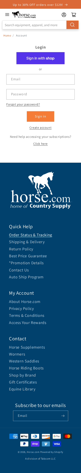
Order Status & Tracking (30, 234)
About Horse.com (24, 301)
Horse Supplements (27, 347)
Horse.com (33, 452)
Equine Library (22, 389)
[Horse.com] (24, 14)
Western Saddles (24, 361)
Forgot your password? (23, 104)
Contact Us (19, 270)
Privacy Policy (21, 308)
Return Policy (21, 248)
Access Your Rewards (27, 322)
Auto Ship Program (26, 276)
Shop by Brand (22, 375)
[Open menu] (7, 14)
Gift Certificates (23, 382)
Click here (40, 144)
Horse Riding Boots (26, 368)
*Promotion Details (26, 262)
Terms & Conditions (26, 315)
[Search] (72, 25)
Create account (40, 128)
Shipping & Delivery (27, 241)
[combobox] (40, 24)
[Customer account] (64, 14)
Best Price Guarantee (28, 255)
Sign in (40, 116)
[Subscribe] (63, 416)
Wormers (17, 354)
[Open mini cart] (74, 14)
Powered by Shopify (51, 452)
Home (7, 35)
